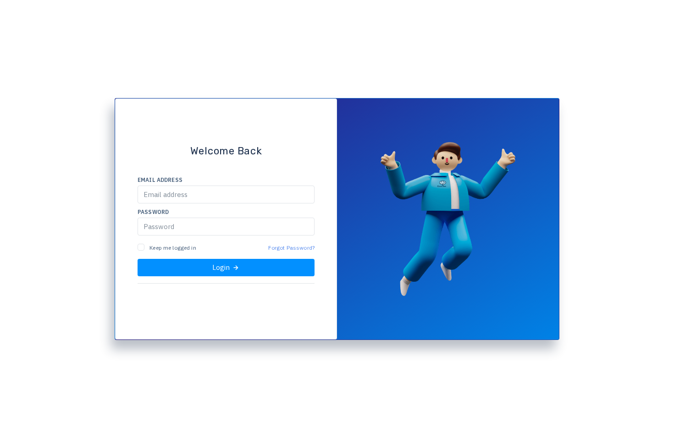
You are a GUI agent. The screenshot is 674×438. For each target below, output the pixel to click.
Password (153, 211)
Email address (160, 179)
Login (222, 267)
